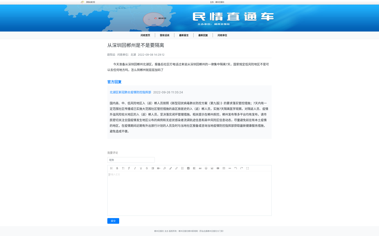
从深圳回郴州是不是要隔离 (135, 45)
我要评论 (112, 152)
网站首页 (90, 2)
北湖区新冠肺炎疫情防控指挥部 (130, 92)
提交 (113, 220)
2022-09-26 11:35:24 (168, 92)
